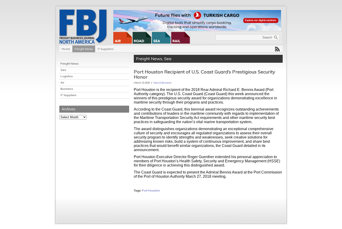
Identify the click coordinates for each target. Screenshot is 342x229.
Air (62, 82)
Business (66, 88)
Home (66, 49)
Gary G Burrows (162, 82)
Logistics (66, 76)
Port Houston (151, 190)
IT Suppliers (105, 49)
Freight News (84, 49)
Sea (63, 70)
